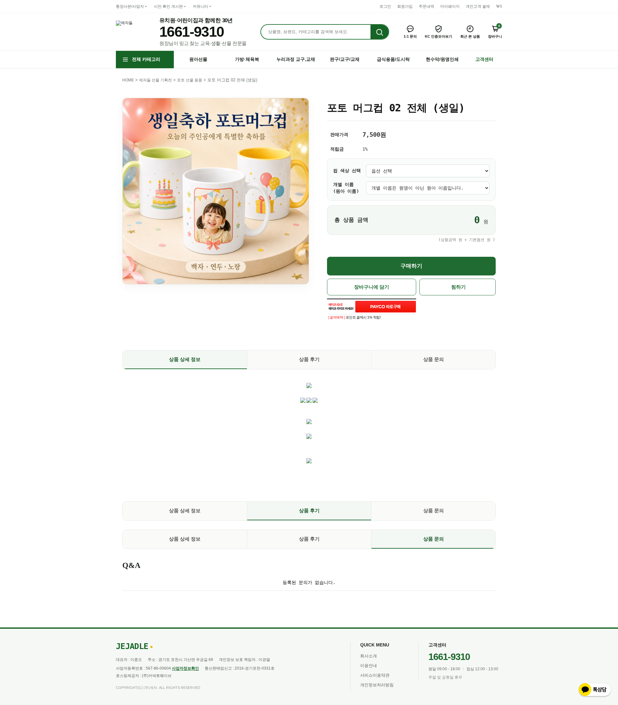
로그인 (385, 6)
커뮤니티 (200, 6)
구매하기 (411, 266)
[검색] (379, 32)
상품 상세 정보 (185, 359)
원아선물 (198, 59)
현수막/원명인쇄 (442, 59)
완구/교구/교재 (345, 59)
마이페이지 (450, 6)
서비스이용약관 (374, 675)
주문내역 (426, 6)
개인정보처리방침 (377, 684)
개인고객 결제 (478, 6)
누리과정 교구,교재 (295, 59)
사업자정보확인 (185, 668)
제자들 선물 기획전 (155, 80)
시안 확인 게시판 (168, 6)
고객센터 (484, 59)
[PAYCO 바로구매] (385, 306)
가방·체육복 (247, 59)
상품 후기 (309, 359)
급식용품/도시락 (393, 59)
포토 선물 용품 (189, 80)
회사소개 (368, 656)
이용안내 (368, 665)
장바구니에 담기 (371, 287)
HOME (128, 80)
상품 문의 (433, 359)
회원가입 (405, 6)
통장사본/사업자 (130, 6)
